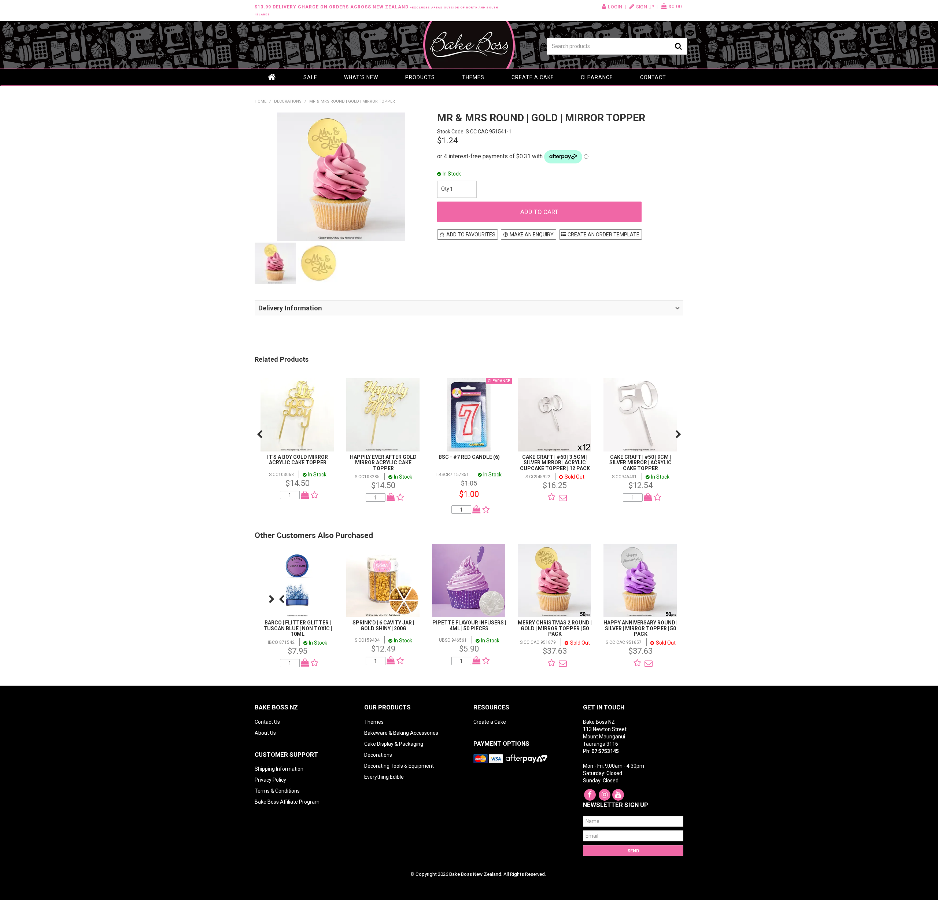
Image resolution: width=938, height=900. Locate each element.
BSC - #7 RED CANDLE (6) (469, 457)
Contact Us (267, 722)
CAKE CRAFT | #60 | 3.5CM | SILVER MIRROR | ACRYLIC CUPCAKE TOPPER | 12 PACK (555, 462)
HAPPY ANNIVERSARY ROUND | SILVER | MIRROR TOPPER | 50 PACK (640, 628)
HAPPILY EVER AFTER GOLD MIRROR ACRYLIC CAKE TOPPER (383, 462)
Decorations (288, 101)
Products (420, 77)
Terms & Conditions (277, 791)
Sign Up (645, 7)
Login (615, 7)
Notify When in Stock (561, 497)
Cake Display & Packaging (393, 744)
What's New (361, 77)
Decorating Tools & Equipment (399, 766)
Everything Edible (384, 777)
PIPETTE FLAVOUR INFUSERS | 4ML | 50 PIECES (469, 625)
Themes (473, 77)
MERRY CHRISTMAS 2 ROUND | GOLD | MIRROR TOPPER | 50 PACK (555, 628)
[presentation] (259, 434)
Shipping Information (279, 769)
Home (272, 77)
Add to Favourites (470, 234)
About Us (265, 733)
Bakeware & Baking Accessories (401, 733)
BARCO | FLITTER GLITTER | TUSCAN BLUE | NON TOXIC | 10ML (297, 628)
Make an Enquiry (532, 234)
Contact (653, 77)
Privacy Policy (270, 780)
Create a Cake (533, 77)
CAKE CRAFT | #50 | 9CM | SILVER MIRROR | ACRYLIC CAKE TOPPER (640, 462)
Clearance (597, 77)
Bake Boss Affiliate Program (287, 802)
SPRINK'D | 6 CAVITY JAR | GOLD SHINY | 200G (383, 625)
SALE (310, 77)
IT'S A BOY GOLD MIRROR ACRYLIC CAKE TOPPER (297, 459)
